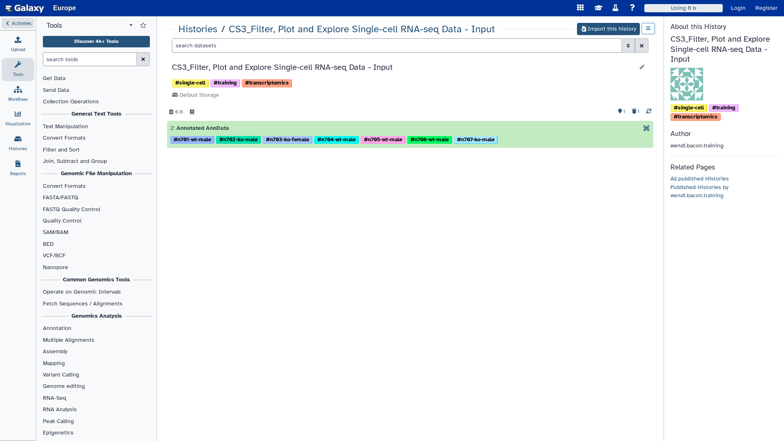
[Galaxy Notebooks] (192, 112)
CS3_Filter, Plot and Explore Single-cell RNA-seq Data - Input (362, 29)
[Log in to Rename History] (642, 67)
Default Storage (198, 94)
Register (766, 7)
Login (738, 7)
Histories (197, 29)
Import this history (612, 28)
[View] (646, 128)
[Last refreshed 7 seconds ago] (649, 112)
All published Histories (699, 178)
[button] (18, 23)
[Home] (25, 8)
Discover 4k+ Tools (96, 41)
